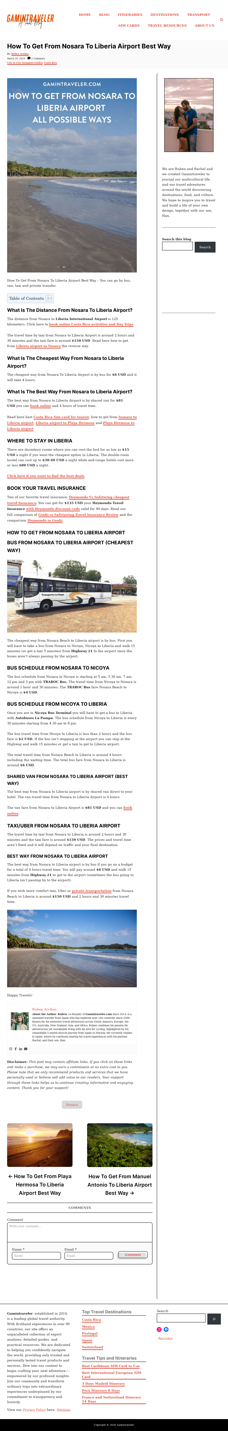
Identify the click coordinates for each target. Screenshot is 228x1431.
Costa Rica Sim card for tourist (61, 417)
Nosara (72, 1105)
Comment (15, 1220)
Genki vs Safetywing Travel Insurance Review (78, 515)
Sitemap (63, 1410)
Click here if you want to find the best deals (45, 476)
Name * (18, 1249)
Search (205, 247)
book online (40, 406)
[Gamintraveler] (30, 20)
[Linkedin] (20, 1049)
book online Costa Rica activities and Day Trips (91, 324)
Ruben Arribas (20, 54)
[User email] (25, 1049)
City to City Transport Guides (25, 63)
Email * (70, 1249)
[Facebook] (15, 1049)
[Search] (214, 1319)
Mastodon (166, 1338)
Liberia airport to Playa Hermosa (65, 423)
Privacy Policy (34, 1410)
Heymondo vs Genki (45, 520)
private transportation (92, 891)
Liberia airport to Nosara (38, 346)
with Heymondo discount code (53, 509)
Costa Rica (50, 63)
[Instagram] (10, 1049)
